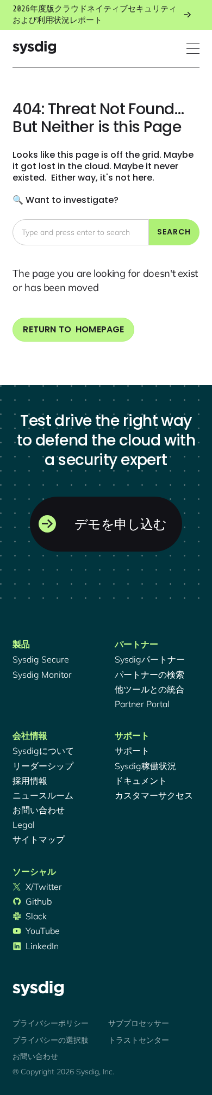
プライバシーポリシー (51, 1023)
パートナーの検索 (149, 674)
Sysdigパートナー (150, 659)
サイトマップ (39, 839)
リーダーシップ (43, 765)
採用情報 (30, 780)
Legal (24, 824)
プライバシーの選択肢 (51, 1040)
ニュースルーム (43, 795)
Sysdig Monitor (42, 674)
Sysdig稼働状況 (145, 765)
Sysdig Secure (41, 659)
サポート (132, 750)
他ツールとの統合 (149, 689)
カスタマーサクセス (154, 795)
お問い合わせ (39, 810)
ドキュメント (141, 780)
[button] (192, 49)
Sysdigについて (43, 750)
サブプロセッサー (138, 1023)
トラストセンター (138, 1040)
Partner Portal (142, 703)
